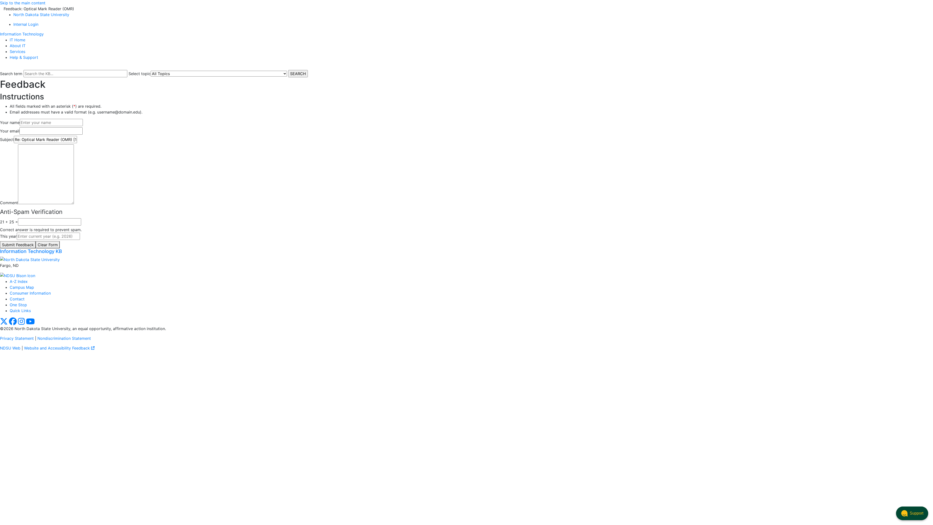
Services (17, 51)
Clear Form (48, 244)
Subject (7, 139)
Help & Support (24, 57)
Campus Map (22, 287)
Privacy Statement (17, 338)
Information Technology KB (31, 251)
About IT (18, 45)
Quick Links (20, 310)
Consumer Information (30, 293)
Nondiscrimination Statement (64, 338)
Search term (11, 73)
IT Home (17, 39)
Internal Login (25, 24)
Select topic (140, 73)
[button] (912, 513)
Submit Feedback (18, 244)
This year (8, 236)
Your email (9, 131)
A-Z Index (19, 281)
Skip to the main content (22, 2)
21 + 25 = (9, 221)
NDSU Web (10, 348)
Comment (9, 202)
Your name (10, 122)
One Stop (18, 304)
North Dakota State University (41, 14)
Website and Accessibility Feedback (57, 348)
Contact (17, 299)
